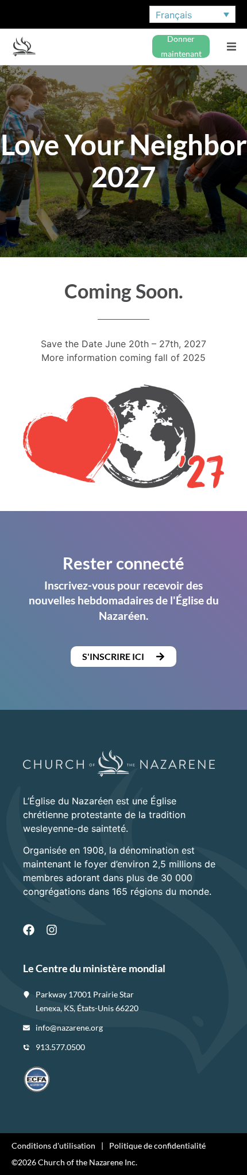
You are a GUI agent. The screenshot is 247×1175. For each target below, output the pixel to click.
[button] (231, 47)
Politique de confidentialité (157, 1145)
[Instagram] (51, 930)
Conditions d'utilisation (53, 1145)
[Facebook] (28, 930)
